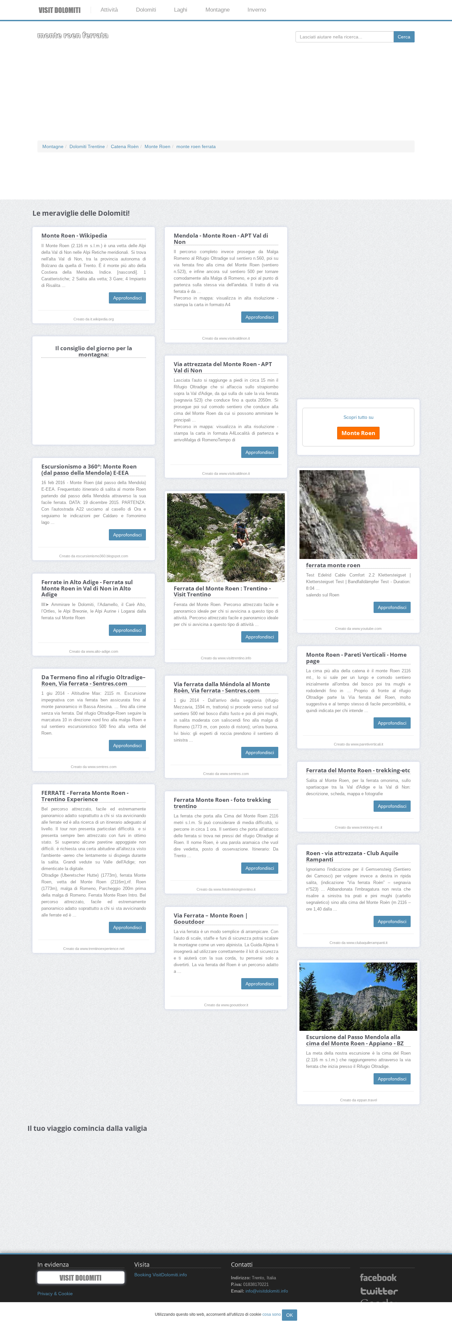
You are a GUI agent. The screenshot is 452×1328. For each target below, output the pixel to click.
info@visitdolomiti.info (267, 1291)
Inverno (257, 10)
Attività (109, 10)
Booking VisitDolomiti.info (160, 1274)
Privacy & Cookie (55, 1293)
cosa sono (271, 1314)
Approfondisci (127, 298)
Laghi (180, 10)
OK (289, 1315)
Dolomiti (146, 10)
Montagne (217, 10)
